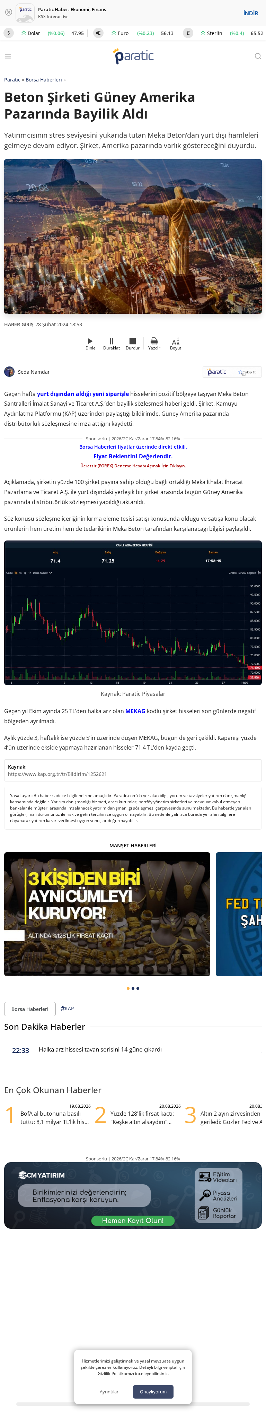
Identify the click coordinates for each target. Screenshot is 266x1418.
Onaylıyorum (153, 1391)
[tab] (128, 988)
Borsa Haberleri (44, 79)
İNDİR (250, 13)
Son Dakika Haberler (44, 1026)
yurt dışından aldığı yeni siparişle (83, 394)
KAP (67, 1008)
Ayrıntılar (109, 1392)
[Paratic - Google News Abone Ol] (232, 374)
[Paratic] (133, 57)
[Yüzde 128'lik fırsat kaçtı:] (107, 914)
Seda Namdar (34, 372)
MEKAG (135, 711)
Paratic (12, 79)
